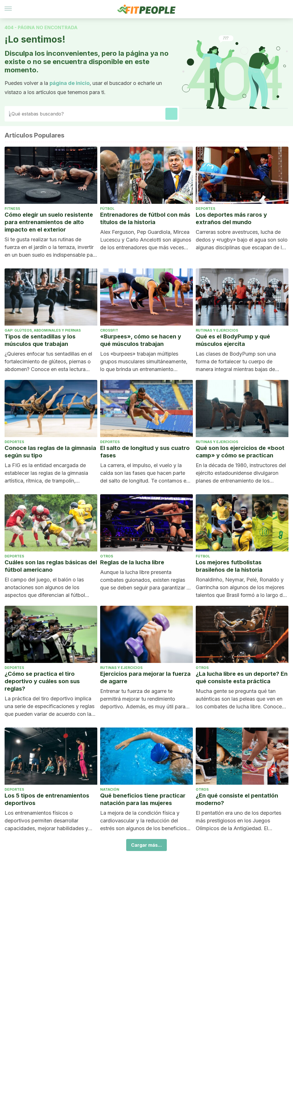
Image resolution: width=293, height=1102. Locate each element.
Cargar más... (146, 845)
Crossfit (109, 330)
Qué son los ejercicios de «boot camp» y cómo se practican (240, 452)
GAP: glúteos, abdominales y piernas (43, 330)
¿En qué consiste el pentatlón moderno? (237, 799)
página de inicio (70, 83)
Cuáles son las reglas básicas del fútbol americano (51, 566)
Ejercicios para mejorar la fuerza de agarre (145, 677)
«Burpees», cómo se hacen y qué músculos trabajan (140, 340)
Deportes (205, 208)
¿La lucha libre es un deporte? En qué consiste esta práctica (242, 677)
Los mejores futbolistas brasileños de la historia (229, 566)
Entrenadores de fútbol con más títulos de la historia (145, 218)
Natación (109, 789)
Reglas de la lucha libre (132, 562)
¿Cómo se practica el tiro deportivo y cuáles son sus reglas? (42, 681)
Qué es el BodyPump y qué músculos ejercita (233, 340)
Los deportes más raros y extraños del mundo (231, 218)
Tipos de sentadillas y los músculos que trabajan (40, 340)
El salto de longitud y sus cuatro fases (145, 452)
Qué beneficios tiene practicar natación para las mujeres (142, 799)
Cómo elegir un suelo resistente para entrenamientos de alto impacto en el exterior (49, 222)
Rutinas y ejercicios (217, 330)
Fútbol (107, 208)
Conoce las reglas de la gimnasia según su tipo (50, 452)
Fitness (12, 208)
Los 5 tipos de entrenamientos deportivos (47, 799)
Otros (106, 556)
